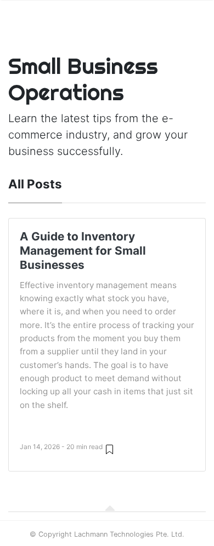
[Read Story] (109, 449)
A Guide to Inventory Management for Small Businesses (83, 250)
